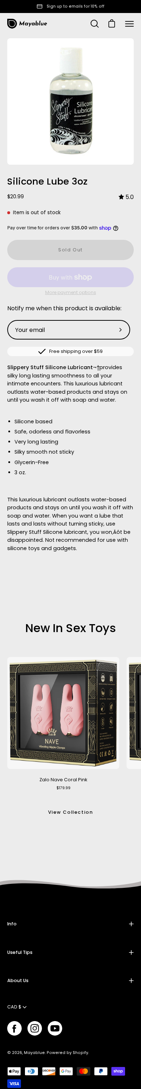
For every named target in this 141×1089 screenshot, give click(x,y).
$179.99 (63, 788)
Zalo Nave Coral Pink (63, 780)
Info (12, 924)
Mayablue (34, 1052)
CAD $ (14, 1007)
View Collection (70, 812)
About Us (18, 980)
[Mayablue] (27, 24)
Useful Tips (20, 952)
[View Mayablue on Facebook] (14, 1028)
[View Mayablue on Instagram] (34, 1028)
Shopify (80, 1052)
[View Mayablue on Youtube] (55, 1028)
